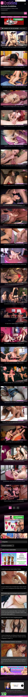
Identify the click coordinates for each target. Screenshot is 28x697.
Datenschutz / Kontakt (21, 691)
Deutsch (18, 0)
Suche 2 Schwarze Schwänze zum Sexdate (11, 617)
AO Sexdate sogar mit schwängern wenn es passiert (13, 569)
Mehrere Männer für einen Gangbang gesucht (11, 593)
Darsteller (10, 16)
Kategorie (4, 16)
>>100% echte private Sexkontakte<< (14, 696)
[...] (13, 589)
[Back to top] (24, 693)
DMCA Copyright (12, 691)
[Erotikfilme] (11, 3)
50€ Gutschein (17, 16)
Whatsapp (24, 16)
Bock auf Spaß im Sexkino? (7, 641)
